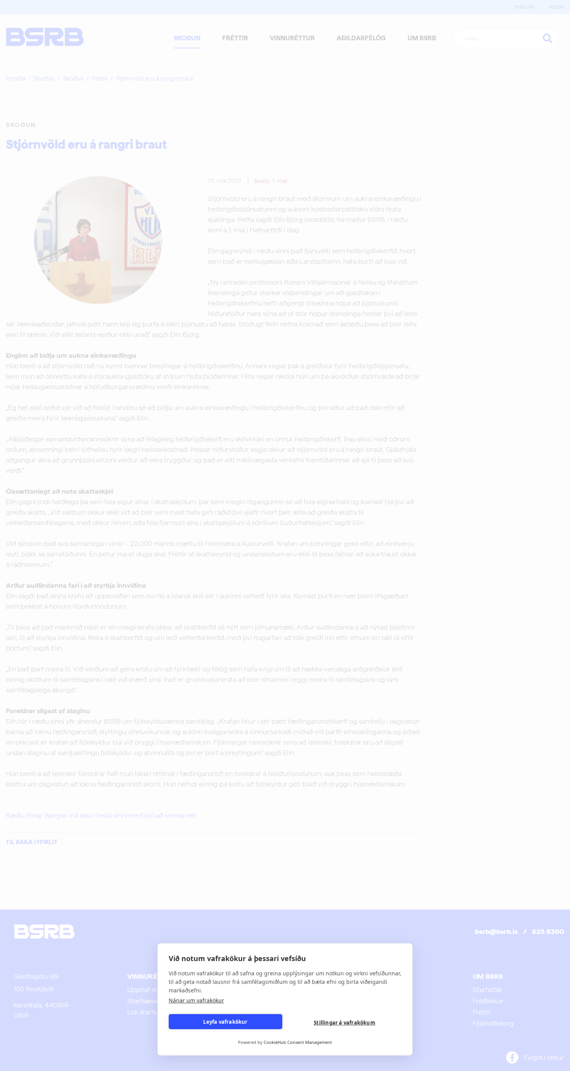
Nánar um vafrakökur (196, 1000)
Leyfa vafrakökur (225, 1021)
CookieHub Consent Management (298, 1042)
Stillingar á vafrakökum (344, 1022)
